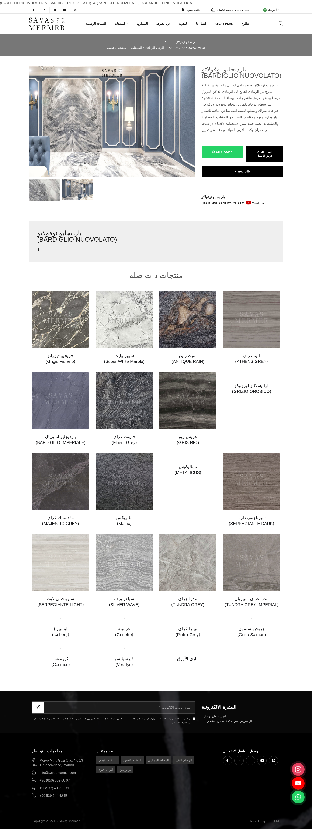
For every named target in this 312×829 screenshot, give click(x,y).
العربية (273, 10)
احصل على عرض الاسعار (265, 154)
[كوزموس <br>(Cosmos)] (60, 699)
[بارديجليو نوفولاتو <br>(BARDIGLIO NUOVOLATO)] (112, 121)
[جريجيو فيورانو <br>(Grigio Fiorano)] (60, 319)
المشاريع (142, 23)
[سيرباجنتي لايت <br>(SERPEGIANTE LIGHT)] (60, 562)
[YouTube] (64, 9)
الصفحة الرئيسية (96, 23)
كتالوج (245, 23)
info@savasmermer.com (233, 10)
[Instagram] (54, 9)
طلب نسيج (193, 9)
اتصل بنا (201, 23)
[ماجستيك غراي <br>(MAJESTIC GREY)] (60, 481)
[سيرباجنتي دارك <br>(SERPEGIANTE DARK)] (251, 481)
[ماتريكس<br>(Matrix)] (124, 481)
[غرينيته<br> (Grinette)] (124, 618)
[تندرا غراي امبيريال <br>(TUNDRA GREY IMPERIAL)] (251, 562)
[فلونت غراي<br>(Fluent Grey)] (124, 400)
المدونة (183, 23)
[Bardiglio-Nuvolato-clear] (44, 190)
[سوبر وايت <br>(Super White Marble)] (124, 319)
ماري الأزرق (188, 709)
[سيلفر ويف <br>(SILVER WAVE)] (124, 562)
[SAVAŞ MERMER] (53, 23)
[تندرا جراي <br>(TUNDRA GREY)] (187, 562)
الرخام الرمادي (154, 47)
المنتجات (119, 23)
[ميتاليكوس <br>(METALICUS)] (187, 481)
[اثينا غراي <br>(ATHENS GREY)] (251, 319)
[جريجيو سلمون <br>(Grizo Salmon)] (251, 618)
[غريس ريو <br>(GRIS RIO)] (187, 400)
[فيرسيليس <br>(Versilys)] (124, 724)
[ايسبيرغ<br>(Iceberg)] (60, 643)
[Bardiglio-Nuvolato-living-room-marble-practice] (77, 190)
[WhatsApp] (298, 797)
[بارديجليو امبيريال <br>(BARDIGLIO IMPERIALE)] (60, 400)
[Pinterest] (75, 9)
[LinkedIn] (44, 9)
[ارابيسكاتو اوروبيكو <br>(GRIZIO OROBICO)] (251, 400)
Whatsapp (223, 152)
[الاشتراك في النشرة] (38, 810)
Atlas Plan (224, 23)
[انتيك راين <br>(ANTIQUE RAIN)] (187, 319)
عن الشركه (163, 23)
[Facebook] (33, 9)
